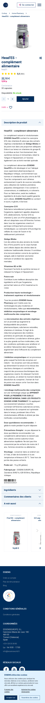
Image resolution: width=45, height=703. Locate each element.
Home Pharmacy (18, 13)
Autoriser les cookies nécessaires (28, 691)
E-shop (4, 13)
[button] (38, 531)
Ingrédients (10, 490)
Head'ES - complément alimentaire (16, 16)
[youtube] (14, 669)
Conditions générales (11, 615)
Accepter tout (10, 698)
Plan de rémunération (11, 582)
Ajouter (25, 99)
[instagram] (22, 669)
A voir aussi (10, 503)
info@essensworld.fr (11, 651)
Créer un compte (9, 578)
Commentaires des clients (17, 496)
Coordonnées (10, 624)
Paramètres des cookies (30, 698)
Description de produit (15, 122)
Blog (5, 586)
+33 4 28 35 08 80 (10, 644)
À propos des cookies (8, 691)
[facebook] (6, 669)
